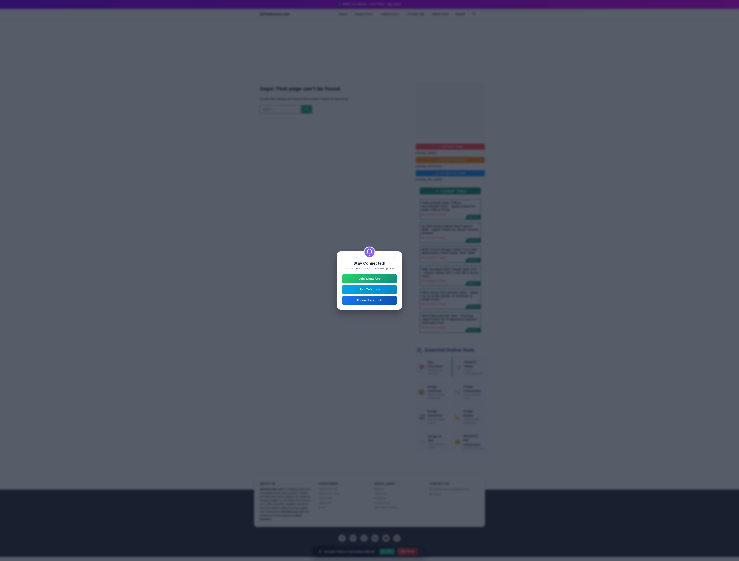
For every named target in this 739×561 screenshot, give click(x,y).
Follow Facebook (369, 300)
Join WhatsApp (370, 278)
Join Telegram (369, 289)
